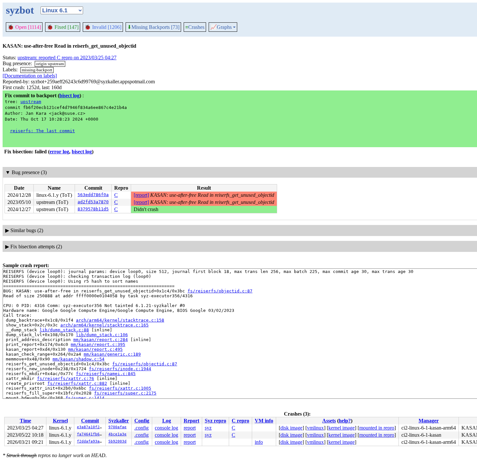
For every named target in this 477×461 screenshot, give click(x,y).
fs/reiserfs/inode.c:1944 (120, 368)
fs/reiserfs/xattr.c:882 (77, 383)
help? (345, 420)
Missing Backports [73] (153, 27)
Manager (429, 420)
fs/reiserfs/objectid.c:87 (220, 291)
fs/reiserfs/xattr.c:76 (65, 378)
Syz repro (215, 420)
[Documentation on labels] (30, 75)
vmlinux (315, 428)
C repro (240, 420)
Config (141, 420)
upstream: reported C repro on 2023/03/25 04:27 (67, 57)
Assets (329, 420)
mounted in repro (376, 428)
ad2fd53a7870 (93, 201)
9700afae (117, 427)
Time (25, 420)
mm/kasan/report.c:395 (98, 344)
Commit (90, 420)
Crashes (194, 27)
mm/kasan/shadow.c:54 (78, 359)
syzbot (20, 10)
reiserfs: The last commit (42, 130)
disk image (291, 428)
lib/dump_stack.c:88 (64, 329)
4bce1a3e (117, 434)
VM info (264, 420)
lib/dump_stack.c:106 (102, 334)
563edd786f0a (93, 194)
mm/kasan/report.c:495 (95, 349)
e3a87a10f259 (90, 427)
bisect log (69, 95)
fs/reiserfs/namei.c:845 (106, 373)
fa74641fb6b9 (90, 434)
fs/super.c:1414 (85, 398)
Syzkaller (118, 420)
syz (208, 428)
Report (191, 420)
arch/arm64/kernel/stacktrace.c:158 (120, 320)
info (259, 442)
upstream (30, 101)
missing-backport (37, 69)
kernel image (341, 428)
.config (141, 428)
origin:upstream (50, 63)
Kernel (60, 420)
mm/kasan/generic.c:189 (112, 354)
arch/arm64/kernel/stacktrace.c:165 (104, 325)
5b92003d (117, 441)
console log (166, 428)
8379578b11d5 (93, 209)
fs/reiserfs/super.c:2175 (125, 393)
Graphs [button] (221, 27)
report (190, 428)
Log (166, 420)
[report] (141, 195)
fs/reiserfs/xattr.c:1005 (120, 388)
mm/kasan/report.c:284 (100, 339)
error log (59, 151)
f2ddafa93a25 (90, 441)
